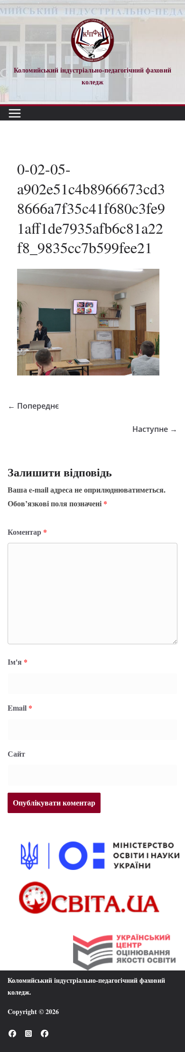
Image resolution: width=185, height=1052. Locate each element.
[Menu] (15, 113)
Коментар (27, 531)
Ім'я (18, 661)
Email (20, 707)
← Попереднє (33, 406)
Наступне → (154, 429)
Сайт (16, 753)
